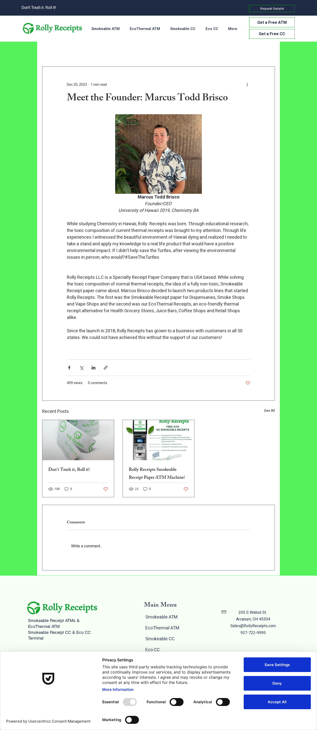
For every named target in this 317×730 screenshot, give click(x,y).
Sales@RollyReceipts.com (253, 626)
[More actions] (247, 84)
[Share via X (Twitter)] (81, 367)
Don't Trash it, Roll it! (69, 470)
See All (269, 410)
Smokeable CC (160, 639)
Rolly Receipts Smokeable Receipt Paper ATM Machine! (157, 474)
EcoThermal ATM (162, 628)
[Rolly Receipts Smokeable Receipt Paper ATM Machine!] (158, 440)
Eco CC (152, 649)
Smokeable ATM (161, 617)
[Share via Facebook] (69, 367)
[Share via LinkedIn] (93, 367)
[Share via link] (105, 367)
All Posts (49, 51)
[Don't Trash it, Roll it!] (78, 440)
